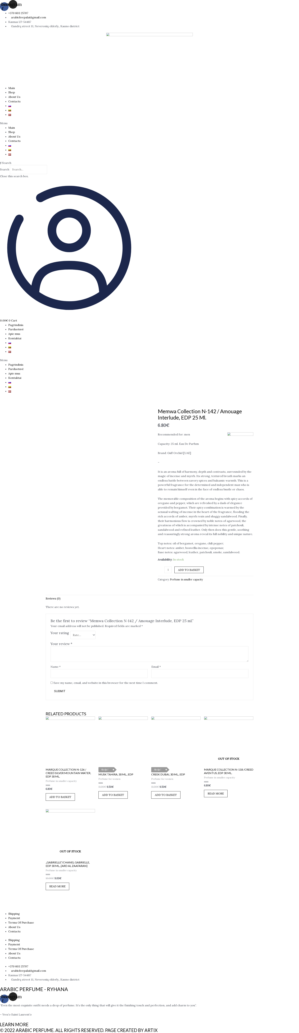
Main (11, 88)
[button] (149, 123)
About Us (14, 97)
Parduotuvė (16, 329)
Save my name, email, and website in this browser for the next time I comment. (105, 683)
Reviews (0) (53, 598)
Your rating (60, 633)
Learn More (14, 1024)
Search (4, 169)
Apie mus (14, 333)
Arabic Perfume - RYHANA (34, 989)
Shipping (14, 913)
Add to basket (189, 570)
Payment (14, 918)
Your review (61, 644)
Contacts (14, 101)
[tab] (53, 598)
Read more (216, 793)
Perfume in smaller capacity (186, 579)
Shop (11, 92)
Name (56, 666)
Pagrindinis (15, 325)
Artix (151, 1030)
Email (156, 666)
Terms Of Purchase (21, 922)
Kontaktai (14, 338)
